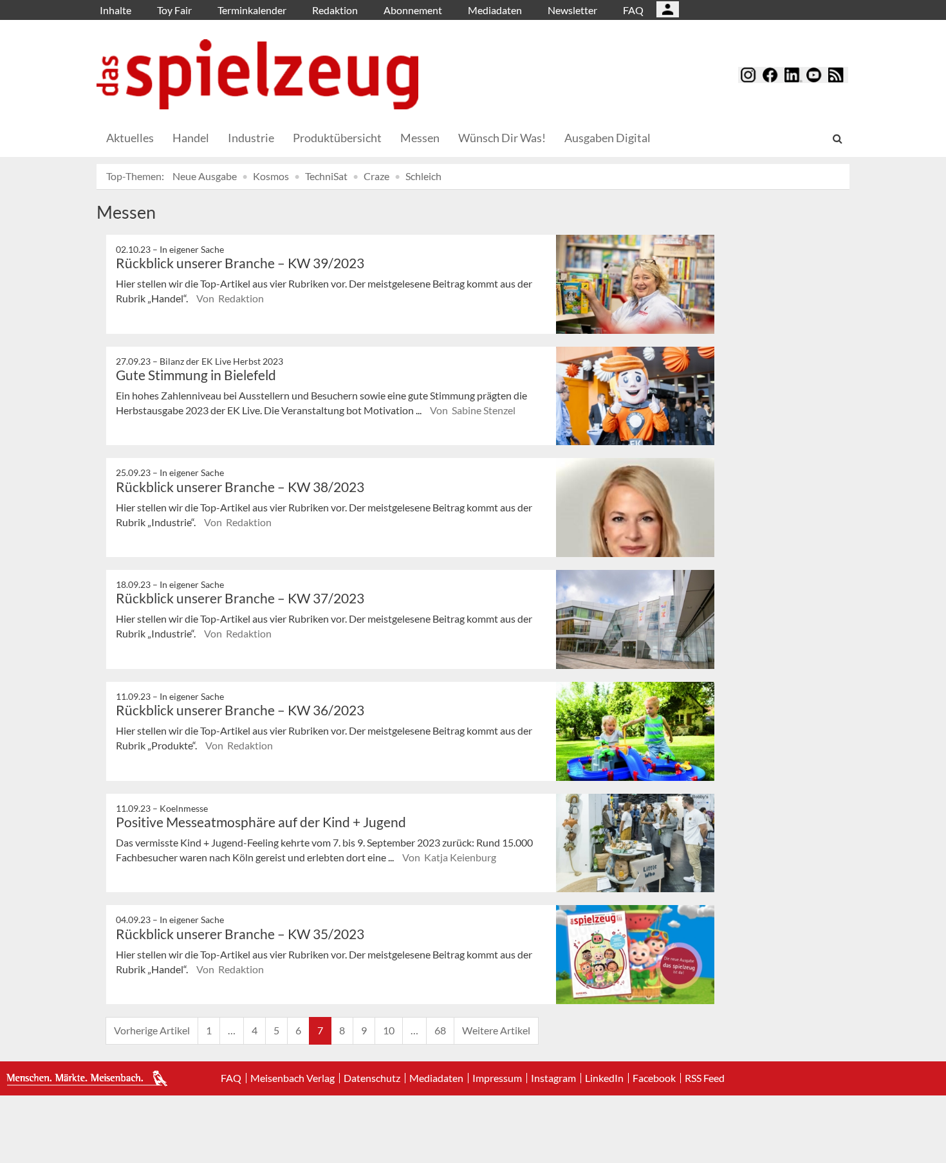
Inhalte (115, 10)
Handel (190, 138)
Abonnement (413, 10)
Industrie (251, 138)
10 (388, 1030)
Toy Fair (174, 10)
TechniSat (326, 176)
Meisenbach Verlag (292, 1078)
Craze (376, 176)
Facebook (654, 1078)
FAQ (633, 10)
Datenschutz (372, 1078)
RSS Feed (705, 1078)
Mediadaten (495, 10)
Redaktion (335, 10)
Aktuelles (130, 138)
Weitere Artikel (496, 1030)
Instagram (553, 1078)
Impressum (497, 1078)
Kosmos (271, 176)
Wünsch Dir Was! (502, 138)
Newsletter (572, 10)
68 (440, 1030)
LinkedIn (604, 1078)
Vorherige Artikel (152, 1030)
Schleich (423, 176)
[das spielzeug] (257, 74)
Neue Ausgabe (204, 176)
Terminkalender (252, 10)
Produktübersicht (337, 138)
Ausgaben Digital (607, 138)
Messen (420, 138)
